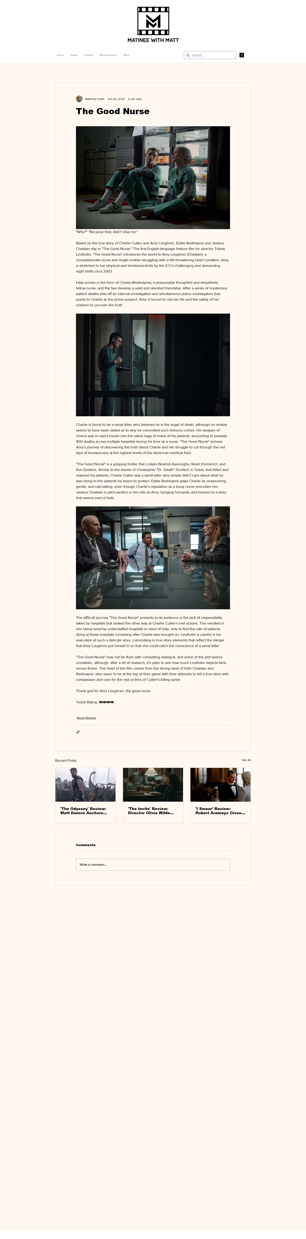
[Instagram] (248, 55)
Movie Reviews (86, 717)
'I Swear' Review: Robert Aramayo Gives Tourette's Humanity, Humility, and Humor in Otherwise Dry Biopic (218, 811)
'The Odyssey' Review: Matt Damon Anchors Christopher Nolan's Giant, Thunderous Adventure (83, 811)
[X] (241, 55)
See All (246, 760)
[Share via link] (78, 732)
